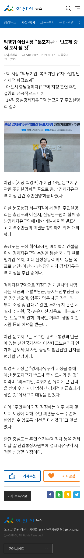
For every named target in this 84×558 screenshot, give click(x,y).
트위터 (76, 494)
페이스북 (50, 494)
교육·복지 (47, 22)
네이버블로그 (59, 494)
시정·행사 (28, 22)
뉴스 (38, 8)
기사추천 (29, 475)
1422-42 (73, 529)
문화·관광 (66, 22)
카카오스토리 (67, 494)
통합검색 (68, 8)
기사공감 (68, 475)
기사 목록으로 (17, 495)
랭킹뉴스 (10, 22)
